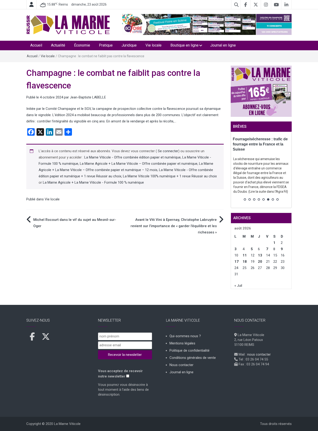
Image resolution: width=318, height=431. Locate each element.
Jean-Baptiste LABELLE (88, 97)
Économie (82, 45)
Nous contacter (181, 365)
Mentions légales (182, 343)
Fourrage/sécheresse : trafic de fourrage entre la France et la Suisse (260, 144)
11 (245, 255)
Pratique (106, 45)
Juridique (129, 45)
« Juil (238, 285)
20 (260, 261)
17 (236, 261)
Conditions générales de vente (192, 358)
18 (245, 261)
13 (260, 255)
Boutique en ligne (184, 45)
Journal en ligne (223, 45)
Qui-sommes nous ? (185, 336)
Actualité (58, 45)
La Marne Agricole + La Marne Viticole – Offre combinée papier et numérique (138, 164)
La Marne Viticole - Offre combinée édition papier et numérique (132, 157)
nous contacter (259, 354)
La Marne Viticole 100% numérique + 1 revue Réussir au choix (170, 176)
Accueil (36, 45)
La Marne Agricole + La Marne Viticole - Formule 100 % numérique (93, 182)
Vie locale (153, 45)
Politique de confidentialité (189, 350)
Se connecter (167, 151)
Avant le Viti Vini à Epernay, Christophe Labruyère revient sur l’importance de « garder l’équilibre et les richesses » (174, 226)
